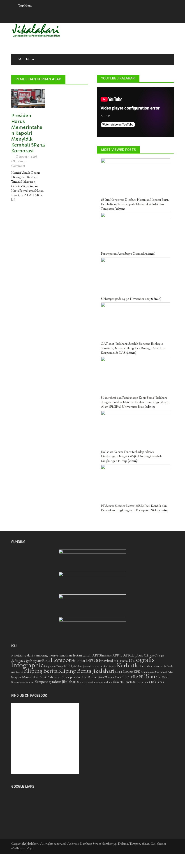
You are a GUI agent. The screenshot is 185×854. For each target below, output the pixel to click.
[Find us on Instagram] (106, 17)
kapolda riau (99, 666)
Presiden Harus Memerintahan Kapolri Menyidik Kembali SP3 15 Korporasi (28, 133)
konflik (119, 672)
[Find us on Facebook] (79, 17)
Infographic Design (53, 666)
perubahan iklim (78, 677)
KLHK (19, 672)
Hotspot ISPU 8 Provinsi (92, 661)
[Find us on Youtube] (97, 17)
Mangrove (16, 677)
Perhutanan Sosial (58, 677)
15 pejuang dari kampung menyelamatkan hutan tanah (51, 655)
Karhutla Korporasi (151, 666)
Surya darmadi (141, 682)
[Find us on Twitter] (88, 17)
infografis (141, 660)
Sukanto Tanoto (122, 682)
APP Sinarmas (102, 656)
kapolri (112, 666)
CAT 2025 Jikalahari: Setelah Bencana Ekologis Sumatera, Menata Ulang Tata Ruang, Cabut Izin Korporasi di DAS (133, 348)
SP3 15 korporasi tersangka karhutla (95, 682)
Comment (18, 166)
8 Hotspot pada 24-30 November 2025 (125, 299)
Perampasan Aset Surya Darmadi (123, 254)
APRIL (117, 656)
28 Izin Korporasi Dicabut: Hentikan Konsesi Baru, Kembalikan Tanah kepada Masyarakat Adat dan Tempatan (135, 204)
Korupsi (128, 672)
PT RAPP (127, 677)
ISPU (68, 666)
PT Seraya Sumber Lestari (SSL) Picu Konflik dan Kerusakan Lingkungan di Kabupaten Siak (134, 508)
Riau (149, 677)
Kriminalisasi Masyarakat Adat (157, 672)
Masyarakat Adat (34, 677)
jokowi (86, 666)
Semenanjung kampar (22, 682)
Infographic (27, 665)
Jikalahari (77, 666)
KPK (137, 672)
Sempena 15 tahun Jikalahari (55, 682)
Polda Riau (96, 677)
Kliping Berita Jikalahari (86, 671)
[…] (13, 200)
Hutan (124, 661)
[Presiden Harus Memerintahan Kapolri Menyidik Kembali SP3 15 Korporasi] (28, 99)
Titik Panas (157, 682)
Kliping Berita (41, 671)
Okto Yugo (18, 161)
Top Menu (25, 6)
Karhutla (128, 666)
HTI (117, 661)
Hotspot (61, 660)
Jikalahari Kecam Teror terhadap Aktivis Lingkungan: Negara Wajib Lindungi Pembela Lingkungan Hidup (131, 456)
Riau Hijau (162, 677)
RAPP (138, 677)
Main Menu (26, 59)
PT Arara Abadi (112, 677)
